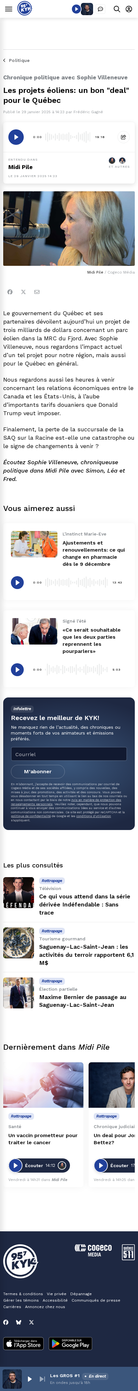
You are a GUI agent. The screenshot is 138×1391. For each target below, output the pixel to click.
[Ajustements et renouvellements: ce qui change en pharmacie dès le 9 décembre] (34, 544)
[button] (29, 1379)
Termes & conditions (23, 1294)
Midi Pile (20, 167)
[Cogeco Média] (93, 1255)
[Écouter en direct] (76, 9)
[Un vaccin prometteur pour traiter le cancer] (43, 1085)
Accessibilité (55, 1300)
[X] (31, 1322)
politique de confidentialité (31, 816)
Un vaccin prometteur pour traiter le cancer (43, 1139)
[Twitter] (23, 292)
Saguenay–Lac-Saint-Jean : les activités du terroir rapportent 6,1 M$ (86, 954)
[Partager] (123, 137)
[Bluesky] (18, 1322)
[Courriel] (37, 292)
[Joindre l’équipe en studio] (100, 9)
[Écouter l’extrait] (16, 137)
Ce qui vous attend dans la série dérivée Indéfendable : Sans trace (84, 904)
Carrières (12, 1307)
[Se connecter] (129, 9)
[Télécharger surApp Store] (23, 1344)
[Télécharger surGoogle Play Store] (70, 1344)
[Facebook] (10, 292)
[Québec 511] (128, 1259)
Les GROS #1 (65, 1375)
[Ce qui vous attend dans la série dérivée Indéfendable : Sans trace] (18, 892)
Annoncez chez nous (45, 1307)
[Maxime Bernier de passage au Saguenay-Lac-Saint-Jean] (18, 992)
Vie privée (56, 1294)
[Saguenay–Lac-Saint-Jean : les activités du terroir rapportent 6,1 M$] (18, 942)
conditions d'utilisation (93, 816)
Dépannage (81, 1294)
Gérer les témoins (21, 1300)
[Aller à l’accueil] (24, 14)
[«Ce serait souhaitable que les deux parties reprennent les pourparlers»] (34, 631)
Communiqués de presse (96, 1300)
